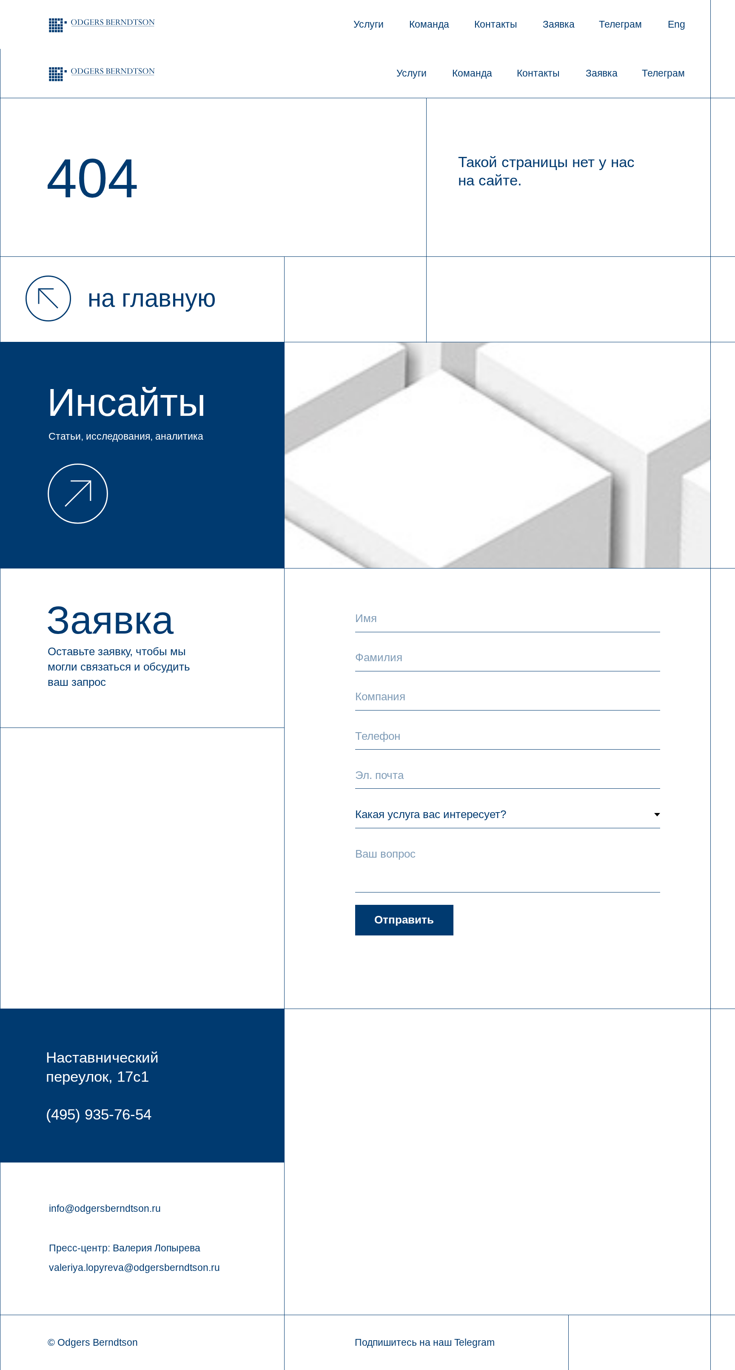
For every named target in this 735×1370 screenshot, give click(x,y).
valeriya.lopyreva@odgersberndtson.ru (134, 1267)
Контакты (495, 24)
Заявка (559, 24)
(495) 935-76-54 (98, 1114)
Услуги (368, 24)
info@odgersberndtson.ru (105, 1208)
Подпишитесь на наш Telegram (425, 1342)
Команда (429, 24)
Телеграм (620, 24)
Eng (676, 24)
